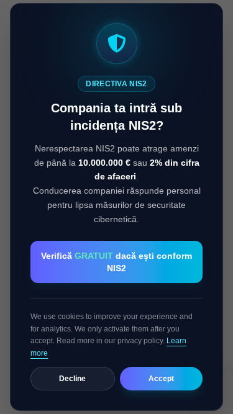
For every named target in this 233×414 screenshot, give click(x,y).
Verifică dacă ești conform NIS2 (116, 262)
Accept (161, 378)
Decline (72, 378)
